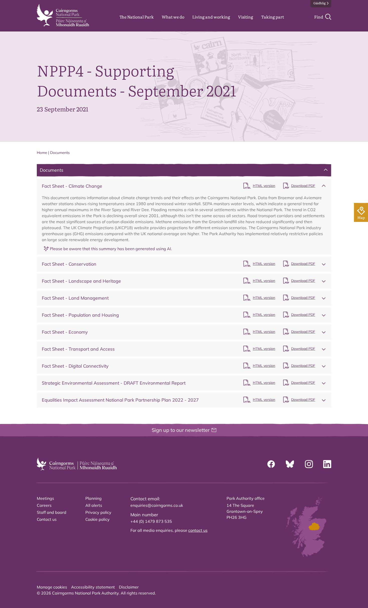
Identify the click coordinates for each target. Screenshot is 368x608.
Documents (60, 152)
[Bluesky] (289, 464)
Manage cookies (52, 587)
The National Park (136, 17)
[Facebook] (271, 464)
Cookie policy (97, 519)
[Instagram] (309, 464)
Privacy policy (98, 512)
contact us (198, 530)
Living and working (211, 17)
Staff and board (51, 512)
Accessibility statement (93, 587)
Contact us (47, 519)
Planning (93, 498)
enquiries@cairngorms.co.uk (156, 505)
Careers (44, 505)
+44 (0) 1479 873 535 (151, 521)
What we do (173, 17)
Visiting (245, 17)
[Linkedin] (327, 464)
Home (42, 152)
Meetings (45, 498)
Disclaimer (129, 587)
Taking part (272, 17)
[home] (63, 15)
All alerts (93, 505)
